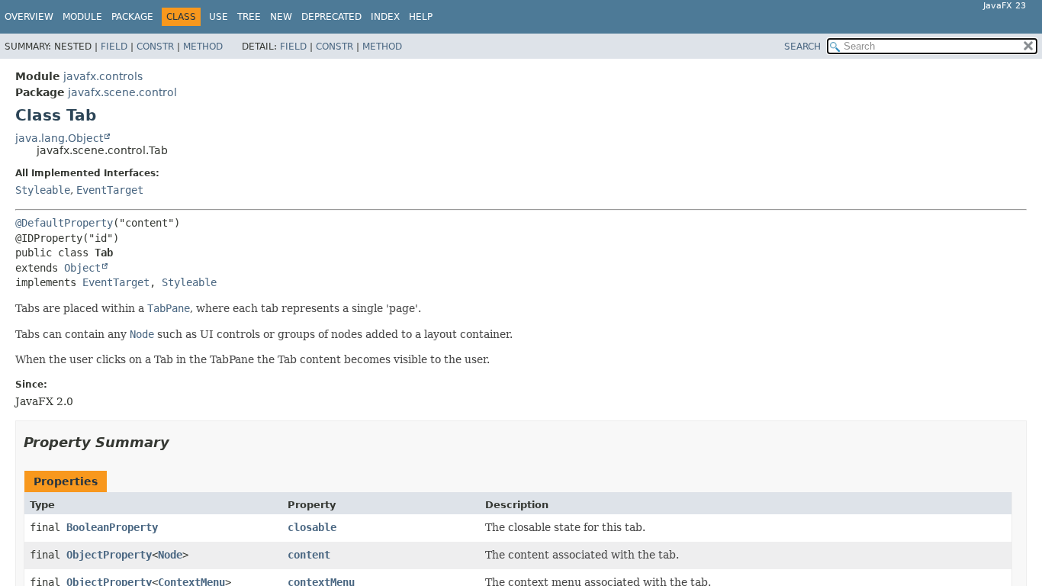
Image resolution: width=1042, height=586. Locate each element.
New (281, 16)
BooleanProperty (112, 527)
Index (385, 16)
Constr (155, 46)
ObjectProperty (109, 555)
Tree (249, 16)
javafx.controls (103, 76)
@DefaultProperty (64, 223)
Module (82, 16)
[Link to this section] (180, 442)
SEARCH (802, 46)
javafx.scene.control (122, 92)
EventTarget (109, 190)
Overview (29, 16)
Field (114, 46)
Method (203, 46)
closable (312, 527)
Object (82, 268)
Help (421, 16)
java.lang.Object (59, 138)
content (309, 555)
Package (132, 16)
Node (170, 555)
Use (218, 16)
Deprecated (331, 16)
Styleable (42, 190)
